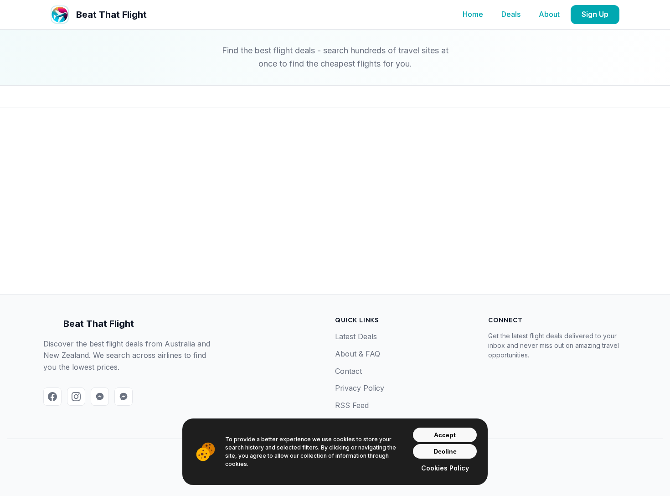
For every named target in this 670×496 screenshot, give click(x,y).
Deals (511, 14)
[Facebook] (52, 397)
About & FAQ (357, 353)
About (549, 14)
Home (473, 14)
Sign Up (595, 14)
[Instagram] (76, 397)
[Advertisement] (335, 215)
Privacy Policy (359, 388)
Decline (445, 451)
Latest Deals (356, 336)
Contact (348, 371)
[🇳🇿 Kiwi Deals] (123, 397)
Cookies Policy (445, 468)
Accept (445, 435)
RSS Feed (352, 405)
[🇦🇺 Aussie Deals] (100, 397)
